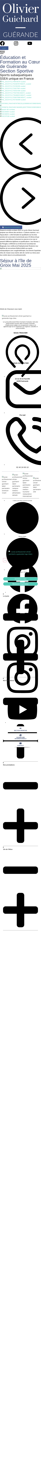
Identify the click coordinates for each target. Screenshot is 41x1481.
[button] (20, 144)
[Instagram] (16, 43)
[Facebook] (2, 43)
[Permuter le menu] (5, 560)
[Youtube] (29, 43)
